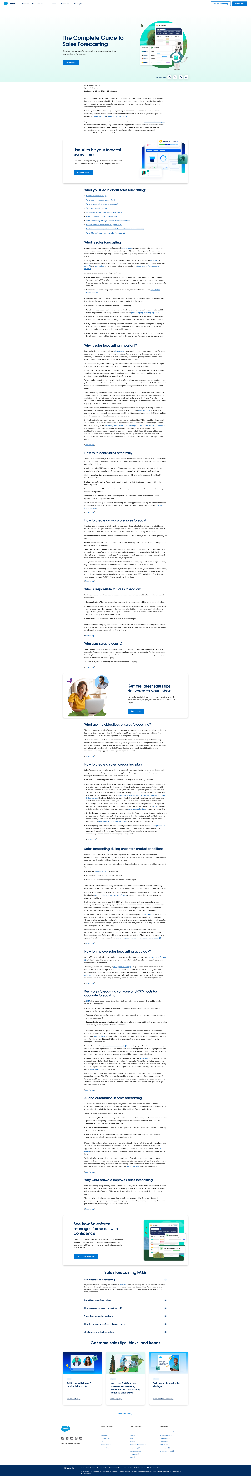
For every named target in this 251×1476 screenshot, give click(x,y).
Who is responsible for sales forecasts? (102, 204)
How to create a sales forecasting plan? (102, 216)
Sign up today (136, 711)
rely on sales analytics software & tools (111, 895)
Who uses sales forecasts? (96, 208)
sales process (157, 825)
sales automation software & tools (112, 821)
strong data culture (121, 967)
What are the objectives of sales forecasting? (104, 212)
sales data (154, 260)
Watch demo (71, 63)
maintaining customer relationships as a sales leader (137, 938)
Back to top (89, 445)
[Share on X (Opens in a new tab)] (175, 77)
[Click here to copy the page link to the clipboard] (186, 77)
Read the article (73, 1399)
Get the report (115, 1399)
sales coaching (133, 1166)
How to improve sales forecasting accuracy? (104, 225)
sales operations (96, 1069)
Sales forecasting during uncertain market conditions (108, 220)
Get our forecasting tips (85, 1256)
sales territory (146, 914)
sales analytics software (117, 116)
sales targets (119, 351)
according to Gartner (157, 957)
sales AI (87, 266)
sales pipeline (100, 871)
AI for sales (144, 1058)
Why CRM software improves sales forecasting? (105, 233)
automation (99, 266)
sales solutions (100, 116)
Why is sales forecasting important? (100, 200)
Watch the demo (83, 172)
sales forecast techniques (154, 122)
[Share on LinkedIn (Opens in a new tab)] (169, 77)
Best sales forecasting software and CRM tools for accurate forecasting (115, 229)
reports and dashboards (115, 1046)
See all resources (124, 1414)
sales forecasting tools (137, 809)
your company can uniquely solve (145, 312)
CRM (155, 806)
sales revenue (126, 248)
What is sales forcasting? (96, 196)
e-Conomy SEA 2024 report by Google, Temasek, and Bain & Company (134, 425)
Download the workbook (162, 1399)
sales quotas (143, 410)
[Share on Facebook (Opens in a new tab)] (181, 77)
